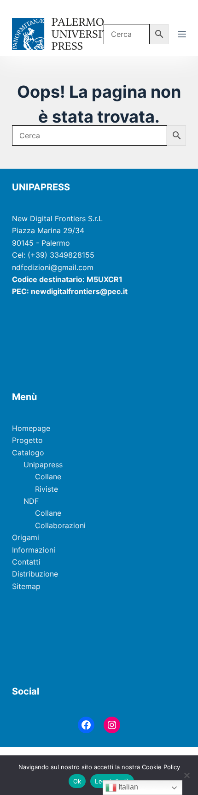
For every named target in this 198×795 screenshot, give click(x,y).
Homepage (31, 428)
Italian (127, 787)
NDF (31, 501)
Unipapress (43, 464)
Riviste (46, 489)
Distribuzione (35, 573)
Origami (25, 537)
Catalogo (28, 452)
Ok (77, 781)
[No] (186, 775)
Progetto (27, 440)
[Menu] (182, 34)
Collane (48, 476)
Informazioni (33, 549)
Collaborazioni (60, 525)
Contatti (26, 561)
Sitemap (26, 586)
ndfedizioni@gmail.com (52, 267)
